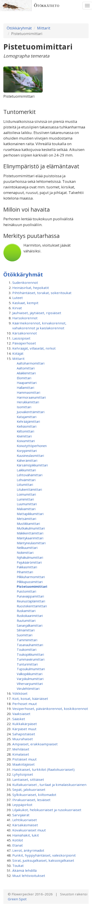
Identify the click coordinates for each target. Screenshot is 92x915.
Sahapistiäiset (23, 734)
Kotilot (17, 840)
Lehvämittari (26, 480)
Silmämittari (26, 630)
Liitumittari (25, 484)
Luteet (17, 297)
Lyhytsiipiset (22, 774)
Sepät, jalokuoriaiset (28, 789)
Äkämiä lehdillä (24, 870)
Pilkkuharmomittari (31, 577)
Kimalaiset (20, 754)
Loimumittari (26, 494)
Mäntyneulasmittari (31, 543)
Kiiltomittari (25, 431)
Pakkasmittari (27, 567)
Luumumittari (27, 504)
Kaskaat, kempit (25, 303)
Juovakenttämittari (30, 412)
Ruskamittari (26, 610)
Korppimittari (27, 450)
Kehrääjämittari (28, 421)
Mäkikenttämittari (30, 533)
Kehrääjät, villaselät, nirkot (34, 348)
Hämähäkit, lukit (25, 835)
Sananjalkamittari (29, 625)
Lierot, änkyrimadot (28, 850)
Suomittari (24, 635)
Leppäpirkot (22, 804)
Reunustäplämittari (31, 601)
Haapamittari (27, 382)
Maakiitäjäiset (23, 764)
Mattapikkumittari (30, 513)
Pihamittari (25, 572)
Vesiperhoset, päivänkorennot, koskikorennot (50, 708)
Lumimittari (25, 499)
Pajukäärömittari (29, 562)
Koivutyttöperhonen (32, 445)
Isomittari (24, 407)
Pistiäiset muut (24, 759)
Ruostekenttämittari (32, 606)
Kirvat (17, 308)
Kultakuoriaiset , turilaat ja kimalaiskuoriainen (49, 784)
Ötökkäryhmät (19, 28)
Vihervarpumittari (30, 683)
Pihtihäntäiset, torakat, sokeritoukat (41, 293)
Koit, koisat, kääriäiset (30, 698)
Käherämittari (27, 460)
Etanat (17, 845)
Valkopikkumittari (29, 674)
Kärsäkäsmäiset (25, 825)
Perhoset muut (24, 703)
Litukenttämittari (29, 489)
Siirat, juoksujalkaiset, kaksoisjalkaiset (43, 860)
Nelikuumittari (27, 547)
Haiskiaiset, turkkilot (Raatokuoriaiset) (43, 769)
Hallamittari (25, 387)
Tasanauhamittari (30, 645)
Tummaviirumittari (30, 659)
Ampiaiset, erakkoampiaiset (35, 744)
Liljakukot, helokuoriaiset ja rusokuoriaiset (46, 810)
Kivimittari (24, 436)
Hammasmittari (28, 392)
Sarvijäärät (20, 815)
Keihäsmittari (26, 426)
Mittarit (43, 28)
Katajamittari (26, 416)
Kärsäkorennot (24, 333)
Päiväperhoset (24, 343)
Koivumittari (26, 441)
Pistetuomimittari (32, 586)
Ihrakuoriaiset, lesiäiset (31, 800)
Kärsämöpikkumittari (32, 465)
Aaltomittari (26, 368)
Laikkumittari (26, 470)
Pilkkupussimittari (30, 581)
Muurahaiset (22, 739)
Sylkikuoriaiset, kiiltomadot (34, 794)
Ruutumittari (26, 620)
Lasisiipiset (21, 338)
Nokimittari (25, 552)
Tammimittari (27, 640)
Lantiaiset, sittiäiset (28, 779)
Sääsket (18, 719)
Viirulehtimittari (28, 688)
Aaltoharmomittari (30, 363)
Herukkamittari (28, 402)
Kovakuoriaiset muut (29, 830)
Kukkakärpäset (24, 723)
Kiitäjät (17, 353)
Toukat (18, 865)
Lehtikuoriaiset (24, 820)
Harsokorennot (25, 318)
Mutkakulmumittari (31, 528)
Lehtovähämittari (29, 475)
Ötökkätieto (46, 5)
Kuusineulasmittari (30, 455)
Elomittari (24, 378)
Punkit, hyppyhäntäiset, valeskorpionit (44, 855)
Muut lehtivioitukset (28, 875)
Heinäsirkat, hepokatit (30, 287)
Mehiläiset (20, 749)
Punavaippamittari (30, 596)
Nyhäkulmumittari (30, 557)
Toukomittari (26, 649)
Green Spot (17, 899)
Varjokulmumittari (30, 678)
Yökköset (19, 693)
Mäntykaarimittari (30, 538)
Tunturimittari (27, 664)
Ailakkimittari (26, 373)
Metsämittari (26, 518)
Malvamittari (26, 509)
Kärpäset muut (24, 729)
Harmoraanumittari (31, 397)
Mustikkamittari (28, 523)
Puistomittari (26, 591)
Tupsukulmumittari (31, 669)
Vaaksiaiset (21, 713)
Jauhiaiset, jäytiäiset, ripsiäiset (36, 313)
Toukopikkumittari (30, 654)
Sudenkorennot (25, 282)
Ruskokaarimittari (30, 615)
